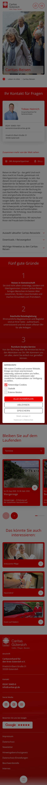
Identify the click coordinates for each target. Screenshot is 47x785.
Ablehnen (23, 405)
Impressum (18, 420)
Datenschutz (28, 420)
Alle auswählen (23, 399)
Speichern (23, 411)
